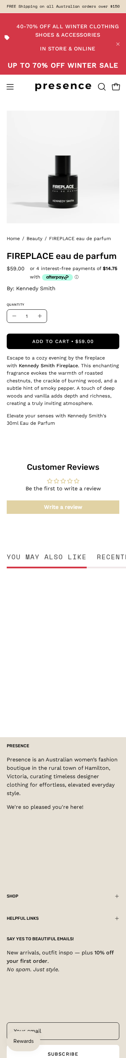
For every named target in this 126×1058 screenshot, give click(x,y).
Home (13, 238)
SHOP (12, 896)
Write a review (63, 507)
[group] (63, 6)
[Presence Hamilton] (63, 86)
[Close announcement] (118, 44)
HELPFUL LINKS (23, 918)
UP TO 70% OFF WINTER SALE (63, 65)
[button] (101, 86)
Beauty (34, 238)
